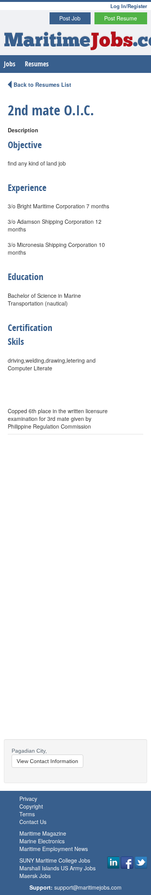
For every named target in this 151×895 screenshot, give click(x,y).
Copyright (31, 806)
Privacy (28, 798)
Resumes (37, 64)
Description (23, 130)
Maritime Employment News (53, 849)
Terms (27, 814)
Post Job (70, 18)
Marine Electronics (42, 841)
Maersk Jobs (35, 876)
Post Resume (120, 18)
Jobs (9, 64)
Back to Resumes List (42, 84)
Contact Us (32, 822)
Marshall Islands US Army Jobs (57, 868)
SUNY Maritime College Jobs (54, 860)
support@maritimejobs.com (88, 887)
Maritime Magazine (42, 833)
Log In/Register (128, 6)
